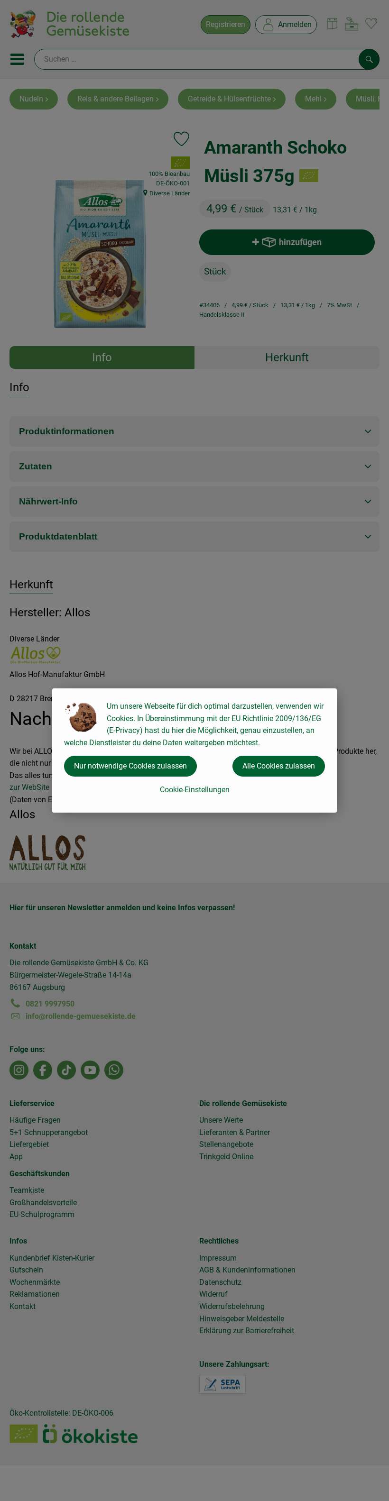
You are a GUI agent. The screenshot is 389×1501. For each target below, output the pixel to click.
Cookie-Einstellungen (195, 789)
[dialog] (194, 750)
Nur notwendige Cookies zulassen (130, 765)
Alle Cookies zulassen (278, 765)
